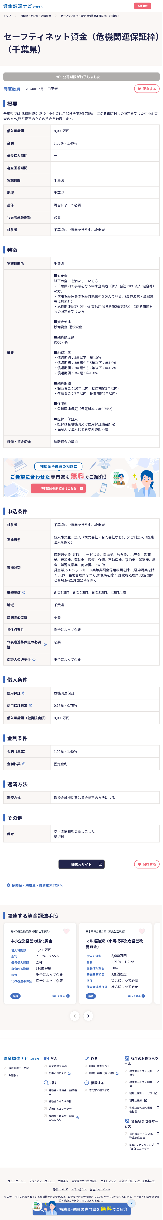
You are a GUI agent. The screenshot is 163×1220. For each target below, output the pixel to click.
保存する (149, 88)
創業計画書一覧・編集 (102, 1073)
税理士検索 (135, 1100)
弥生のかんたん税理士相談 (140, 1109)
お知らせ (13, 1075)
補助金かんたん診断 (60, 1101)
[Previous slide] (75, 1016)
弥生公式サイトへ (100, 1189)
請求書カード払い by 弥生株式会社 (141, 1135)
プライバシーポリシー (42, 1180)
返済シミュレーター (60, 1108)
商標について (60, 1189)
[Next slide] (88, 1016)
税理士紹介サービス (140, 1093)
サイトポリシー (17, 1180)
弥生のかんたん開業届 (140, 1084)
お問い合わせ (79, 1189)
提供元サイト (81, 864)
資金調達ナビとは (18, 1068)
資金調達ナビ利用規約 (84, 1180)
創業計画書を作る (99, 1066)
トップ (7, 15)
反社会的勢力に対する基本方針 (137, 1180)
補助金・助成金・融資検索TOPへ (37, 885)
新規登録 (143, 6)
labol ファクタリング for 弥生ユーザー (141, 1146)
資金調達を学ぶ (58, 1066)
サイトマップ (108, 1180)
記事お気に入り (58, 1073)
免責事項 (63, 1180)
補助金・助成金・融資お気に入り (61, 1117)
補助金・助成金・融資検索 (36, 15)
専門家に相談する (99, 1090)
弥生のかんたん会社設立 (140, 1073)
